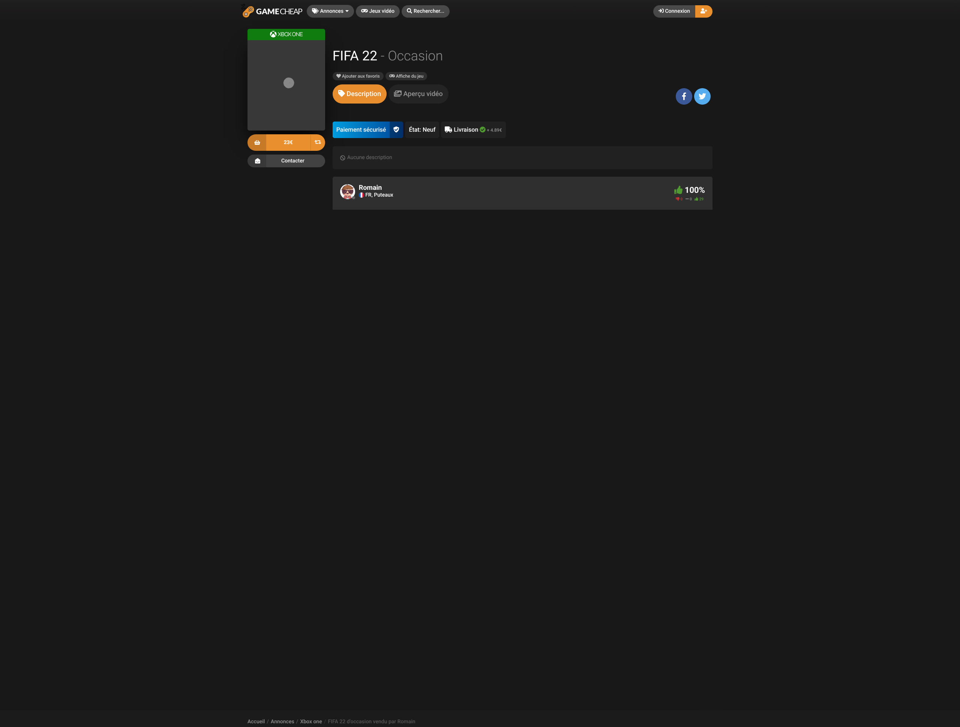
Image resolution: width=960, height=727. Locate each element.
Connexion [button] (677, 11)
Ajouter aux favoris (360, 76)
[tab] (360, 94)
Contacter (292, 161)
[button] (426, 11)
